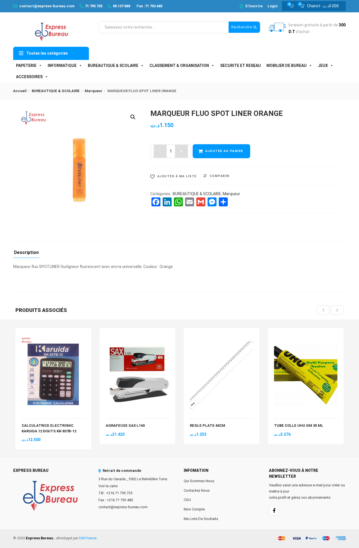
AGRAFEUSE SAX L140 (125, 425)
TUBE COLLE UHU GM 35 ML (298, 425)
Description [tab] (26, 252)
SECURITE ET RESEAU (240, 65)
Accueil (20, 91)
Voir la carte (108, 486)
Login (273, 6)
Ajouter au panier (224, 151)
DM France (87, 538)
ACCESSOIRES (29, 76)
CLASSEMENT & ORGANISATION (179, 65)
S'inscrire (254, 6)
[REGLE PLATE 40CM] (221, 337)
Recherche (242, 27)
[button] (321, 6)
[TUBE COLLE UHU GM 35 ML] (305, 337)
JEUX (323, 65)
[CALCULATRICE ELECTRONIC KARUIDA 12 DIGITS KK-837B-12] (53, 337)
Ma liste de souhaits (201, 519)
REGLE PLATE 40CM (207, 425)
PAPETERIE (26, 65)
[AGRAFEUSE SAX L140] (137, 337)
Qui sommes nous (199, 481)
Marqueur (93, 91)
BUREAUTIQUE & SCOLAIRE (113, 65)
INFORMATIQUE (62, 65)
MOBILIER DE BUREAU (286, 65)
